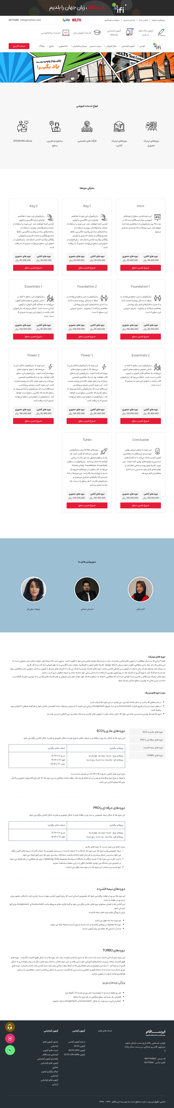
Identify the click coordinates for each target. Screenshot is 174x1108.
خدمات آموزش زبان (82, 33)
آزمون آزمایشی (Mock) (114, 33)
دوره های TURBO (155, 755)
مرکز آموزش (111, 46)
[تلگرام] (22, 1102)
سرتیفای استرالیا (158, 20)
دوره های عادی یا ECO (153, 732)
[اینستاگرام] (11, 1102)
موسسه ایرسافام (119, 1102)
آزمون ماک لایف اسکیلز (145, 33)
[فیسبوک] (16, 1102)
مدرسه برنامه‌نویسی (50, 33)
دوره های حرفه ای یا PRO (151, 740)
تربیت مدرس (95, 46)
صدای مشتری (129, 20)
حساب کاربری (19, 46)
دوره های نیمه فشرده (153, 748)
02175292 (14, 20)
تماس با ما (143, 20)
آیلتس (142, 46)
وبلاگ (41, 46)
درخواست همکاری (112, 20)
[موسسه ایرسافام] (157, 46)
